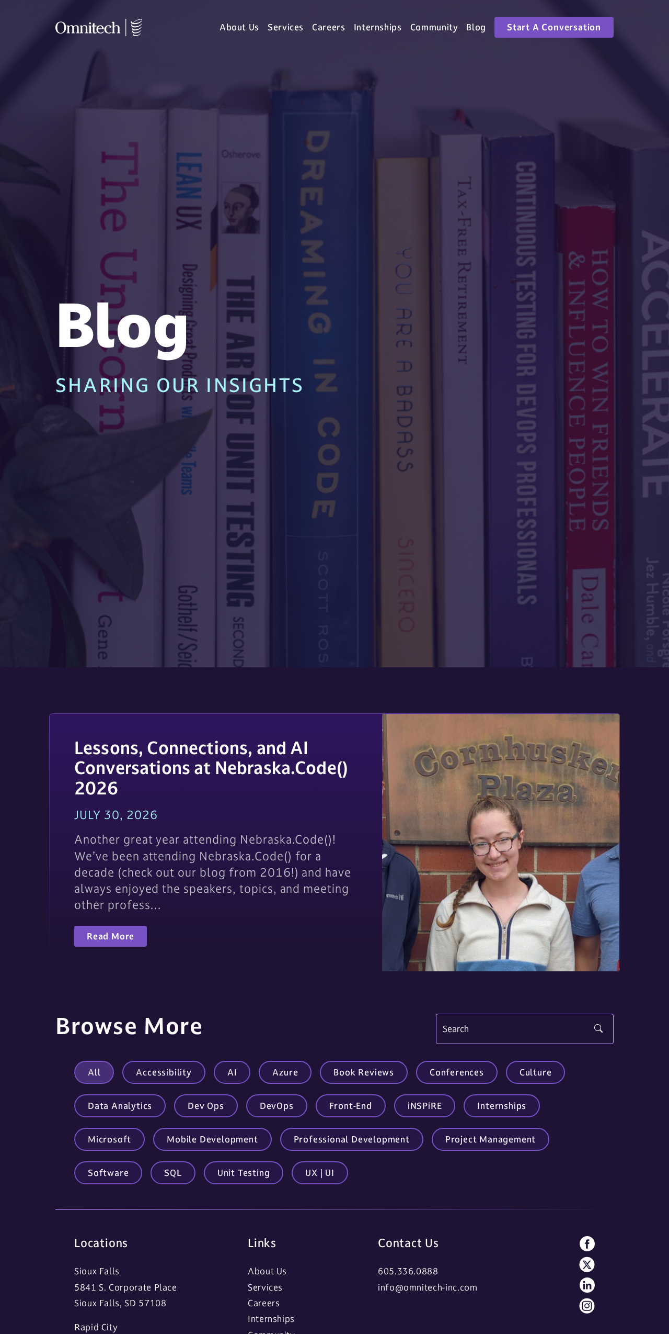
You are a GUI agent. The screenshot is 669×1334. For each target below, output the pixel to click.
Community (434, 27)
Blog (476, 27)
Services (286, 27)
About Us (239, 27)
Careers (328, 27)
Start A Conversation (554, 27)
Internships (378, 27)
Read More (110, 936)
